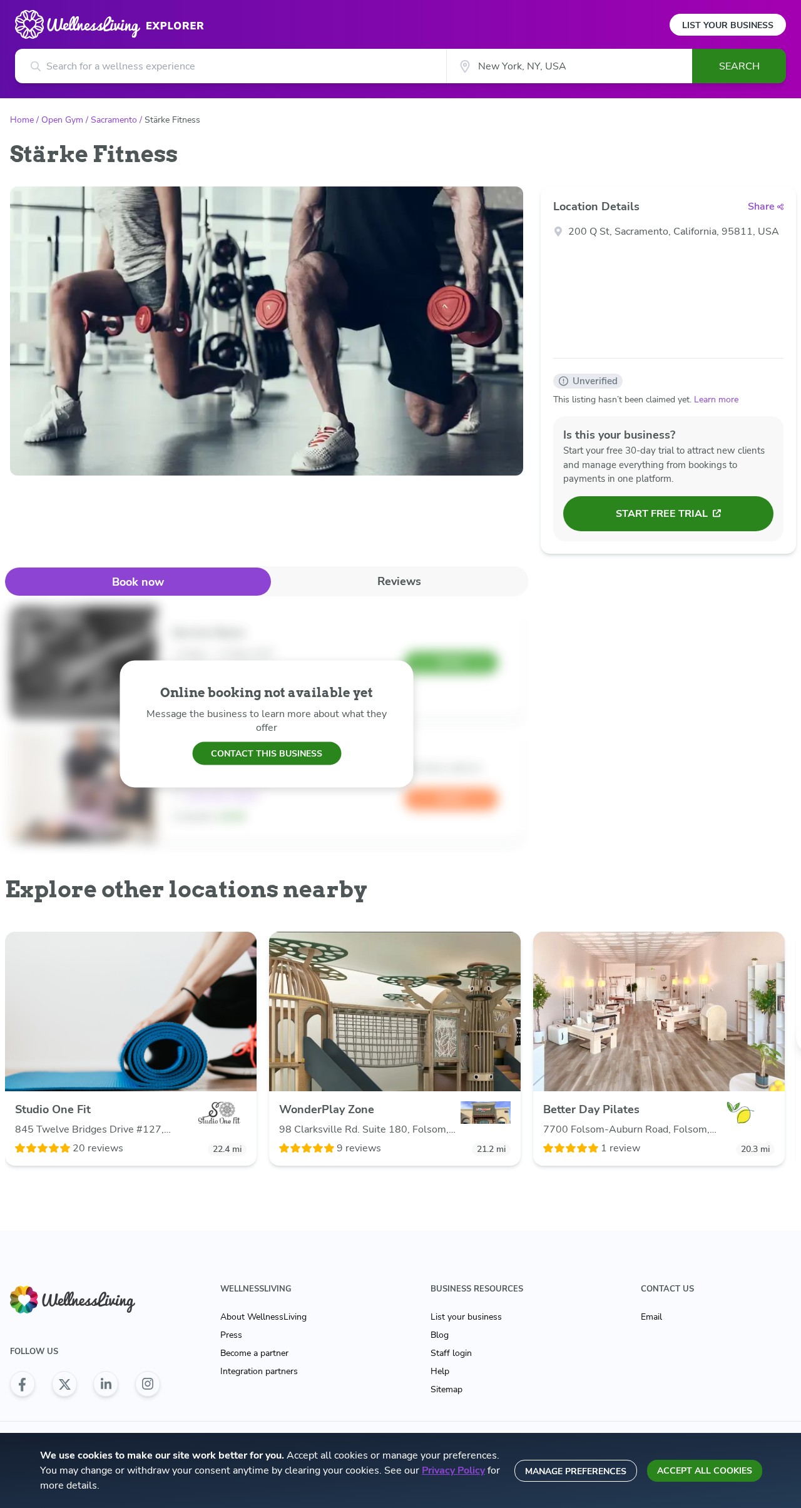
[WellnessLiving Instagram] (147, 1384)
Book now (138, 581)
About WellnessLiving (263, 1317)
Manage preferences (575, 1471)
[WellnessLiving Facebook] (22, 1384)
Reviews (399, 581)
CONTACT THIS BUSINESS (266, 753)
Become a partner (254, 1353)
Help (440, 1371)
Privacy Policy (453, 1470)
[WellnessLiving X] (64, 1384)
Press (231, 1335)
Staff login (451, 1353)
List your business (466, 1317)
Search (739, 66)
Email (651, 1317)
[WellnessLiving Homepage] (85, 1300)
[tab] (138, 582)
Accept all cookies (704, 1471)
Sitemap (446, 1389)
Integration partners (259, 1371)
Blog (440, 1335)
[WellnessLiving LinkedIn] (105, 1384)
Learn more (716, 399)
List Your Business (727, 25)
